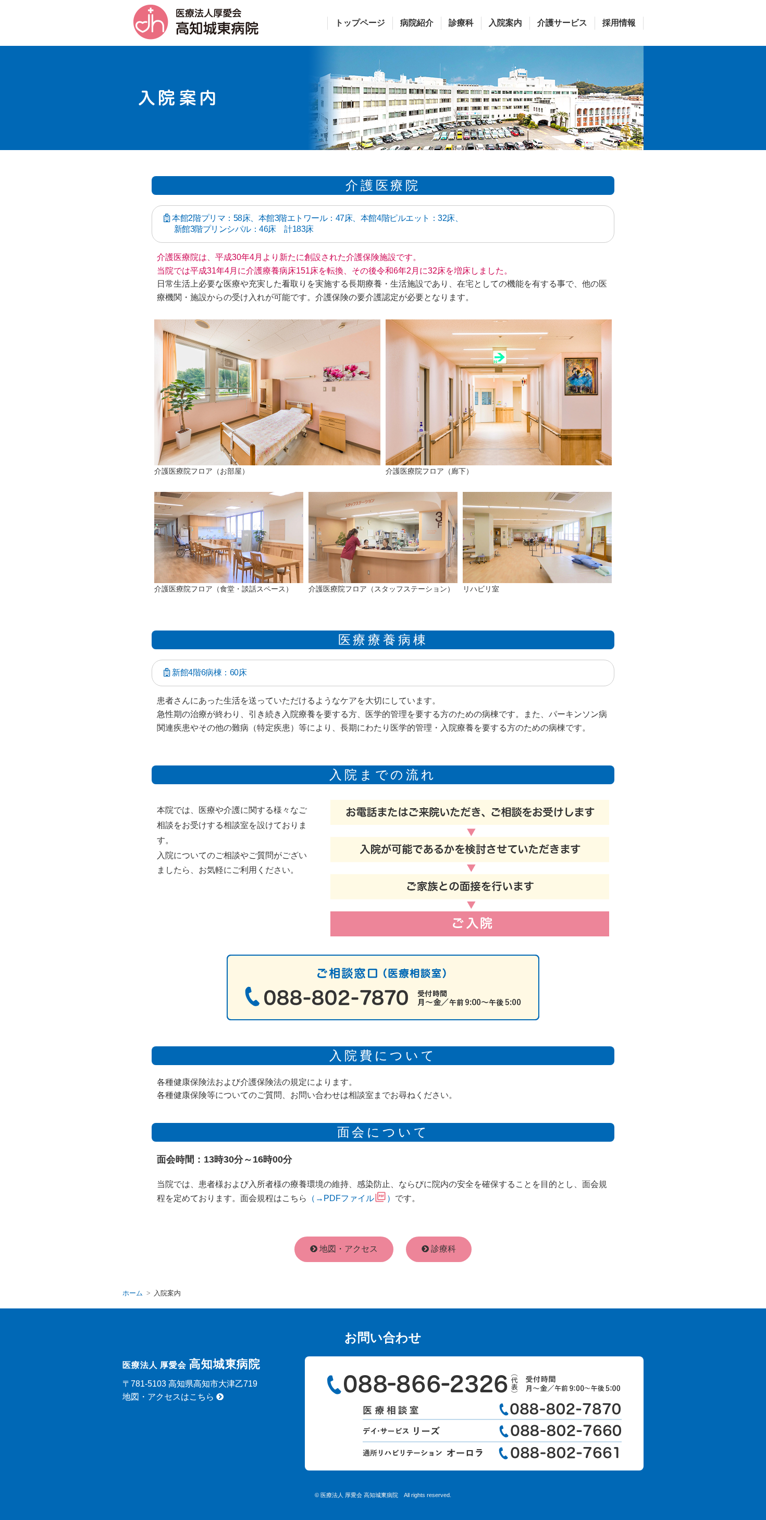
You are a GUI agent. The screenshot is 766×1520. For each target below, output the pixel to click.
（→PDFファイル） (351, 1198)
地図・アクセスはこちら (169, 1396)
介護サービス (562, 22)
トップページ (360, 22)
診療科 (461, 22)
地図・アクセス (347, 1248)
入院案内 (505, 22)
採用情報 (619, 22)
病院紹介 (417, 22)
